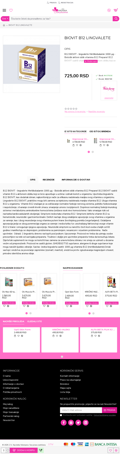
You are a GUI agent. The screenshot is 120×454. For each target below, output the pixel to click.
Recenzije (48, 179)
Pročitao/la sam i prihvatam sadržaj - (89, 415)
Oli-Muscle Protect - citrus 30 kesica (29, 292)
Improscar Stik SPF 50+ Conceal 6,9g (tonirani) (108, 139)
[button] (89, 152)
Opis (32, 179)
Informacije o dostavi (76, 179)
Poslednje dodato (12, 268)
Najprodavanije (73, 268)
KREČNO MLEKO (92, 292)
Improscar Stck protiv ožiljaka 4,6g (80, 139)
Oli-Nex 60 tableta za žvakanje (9, 292)
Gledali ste (34, 321)
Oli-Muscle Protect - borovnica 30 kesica (49, 292)
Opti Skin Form (72, 292)
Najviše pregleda (13, 321)
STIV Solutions (53, 446)
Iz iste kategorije (75, 131)
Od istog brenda (100, 131)
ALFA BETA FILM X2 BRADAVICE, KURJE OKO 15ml (112, 292)
